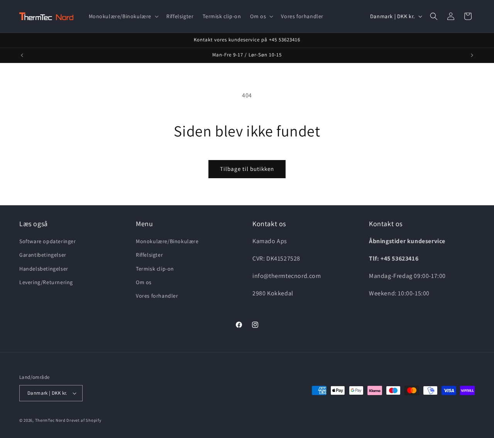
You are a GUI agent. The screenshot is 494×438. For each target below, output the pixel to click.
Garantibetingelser (42, 254)
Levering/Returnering (46, 282)
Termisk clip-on (155, 268)
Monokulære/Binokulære (167, 241)
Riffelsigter (149, 254)
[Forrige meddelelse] (22, 55)
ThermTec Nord (50, 420)
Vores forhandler (157, 295)
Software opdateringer (47, 241)
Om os (144, 282)
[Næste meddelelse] (472, 55)
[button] (123, 16)
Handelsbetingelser (43, 268)
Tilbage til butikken (247, 168)
